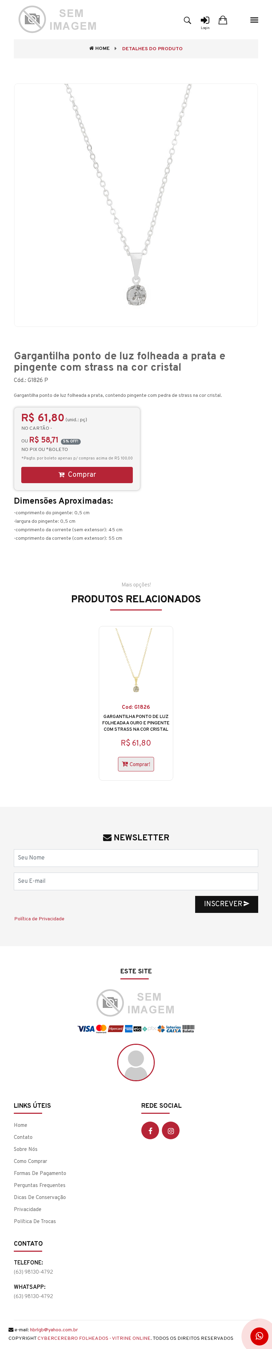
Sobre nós (26, 1149)
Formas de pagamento (40, 1173)
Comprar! (140, 765)
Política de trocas (35, 1221)
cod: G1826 (136, 707)
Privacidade (27, 1209)
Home (102, 49)
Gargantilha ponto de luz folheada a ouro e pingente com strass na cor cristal (136, 723)
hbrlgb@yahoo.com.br (54, 1330)
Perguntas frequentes (40, 1185)
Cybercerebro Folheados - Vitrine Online (94, 1339)
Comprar (81, 475)
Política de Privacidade (39, 919)
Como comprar (30, 1161)
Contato (23, 1137)
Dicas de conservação (40, 1197)
